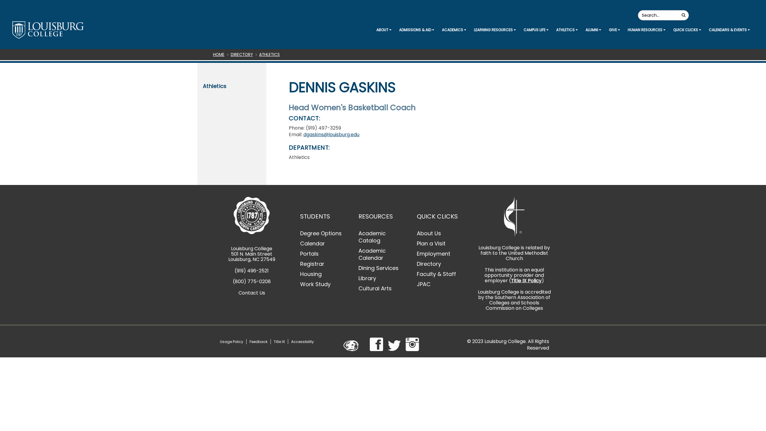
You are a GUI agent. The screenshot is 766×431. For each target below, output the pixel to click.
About (382, 29)
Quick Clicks (686, 29)
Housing (311, 274)
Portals (309, 253)
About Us (429, 233)
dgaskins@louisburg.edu (331, 134)
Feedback (259, 341)
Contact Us (251, 292)
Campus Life (535, 29)
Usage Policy (231, 341)
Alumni (592, 29)
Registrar (312, 264)
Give (613, 29)
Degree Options (321, 233)
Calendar (312, 243)
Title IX (279, 341)
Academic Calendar (372, 254)
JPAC (424, 284)
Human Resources (645, 29)
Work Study (315, 284)
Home (218, 54)
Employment (433, 253)
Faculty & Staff (436, 274)
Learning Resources (494, 29)
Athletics (566, 29)
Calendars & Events (728, 29)
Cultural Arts (375, 288)
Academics (453, 29)
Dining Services (378, 268)
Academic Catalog (372, 237)
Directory (242, 54)
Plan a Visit (431, 243)
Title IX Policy (526, 280)
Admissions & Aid (415, 29)
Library (367, 278)
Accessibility (302, 341)
